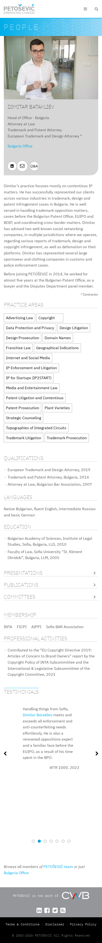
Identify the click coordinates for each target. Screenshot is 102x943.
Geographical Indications (57, 347)
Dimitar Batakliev (37, 714)
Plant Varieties (57, 407)
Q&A (34, 166)
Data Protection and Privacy (30, 327)
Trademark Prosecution (67, 437)
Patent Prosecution (22, 407)
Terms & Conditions (23, 924)
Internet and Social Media (28, 357)
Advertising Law (19, 317)
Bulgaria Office (20, 146)
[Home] (20, 9)
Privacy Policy (83, 924)
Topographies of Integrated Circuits (36, 427)
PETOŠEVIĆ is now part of (36, 896)
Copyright (46, 317)
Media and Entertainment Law (31, 387)
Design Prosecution (22, 337)
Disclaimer (54, 924)
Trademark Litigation (23, 437)
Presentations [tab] (23, 573)
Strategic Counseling (23, 417)
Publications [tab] (21, 585)
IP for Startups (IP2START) (28, 377)
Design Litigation (74, 327)
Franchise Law (18, 347)
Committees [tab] (19, 597)
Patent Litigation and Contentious (35, 397)
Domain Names (58, 337)
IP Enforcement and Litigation (31, 367)
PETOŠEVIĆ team (58, 866)
